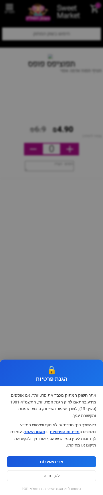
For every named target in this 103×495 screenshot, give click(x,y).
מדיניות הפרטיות (65, 431)
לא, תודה (52, 476)
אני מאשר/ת (51, 461)
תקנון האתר (34, 431)
